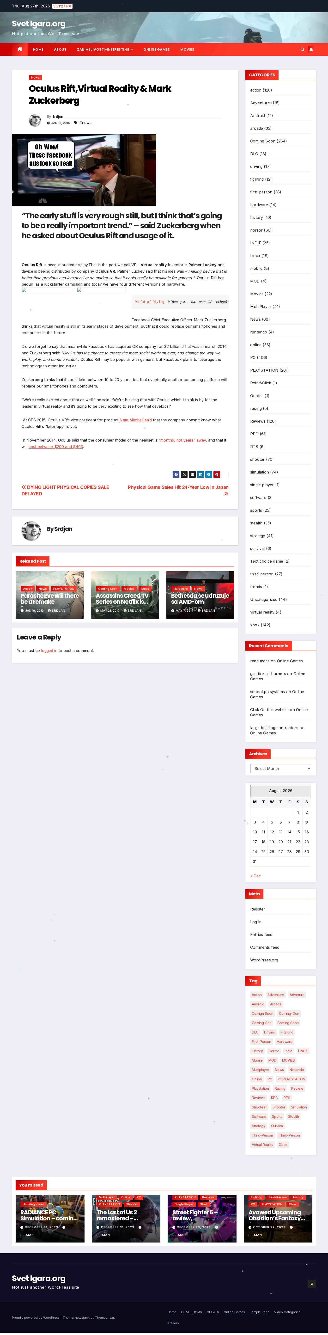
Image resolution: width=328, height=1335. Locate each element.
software (258, 497)
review (297, 1088)
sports (256, 510)
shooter (257, 459)
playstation (260, 1088)
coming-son (262, 1023)
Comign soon (262, 1013)
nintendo (297, 1070)
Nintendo (258, 332)
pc (270, 1079)
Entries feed (261, 934)
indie (288, 1051)
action (27, 589)
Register (257, 909)
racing (256, 408)
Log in (255, 921)
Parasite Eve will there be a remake (50, 599)
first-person (261, 192)
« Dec (255, 876)
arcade (256, 128)
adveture (297, 995)
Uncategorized (264, 599)
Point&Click (260, 383)
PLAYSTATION (63, 589)
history (256, 217)
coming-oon (289, 1013)
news (279, 1070)
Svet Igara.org (38, 23)
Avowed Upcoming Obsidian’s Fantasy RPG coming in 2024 (275, 1218)
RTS (254, 446)
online (255, 344)
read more (260, 660)
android (258, 1004)
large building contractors (274, 727)
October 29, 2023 (269, 1227)
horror (256, 230)
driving (256, 166)
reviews (258, 1098)
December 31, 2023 (42, 1227)
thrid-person (289, 1135)
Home (38, 49)
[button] (302, 49)
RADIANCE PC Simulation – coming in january (48, 1218)
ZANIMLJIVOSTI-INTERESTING (104, 49)
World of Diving (149, 302)
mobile (256, 268)
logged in (49, 650)
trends (256, 586)
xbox (255, 624)
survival (257, 548)
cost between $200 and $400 (56, 446)
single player (262, 484)
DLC (254, 153)
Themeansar (104, 1317)
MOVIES (288, 1060)
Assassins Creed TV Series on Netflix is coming (122, 602)
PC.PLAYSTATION (291, 1079)
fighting (257, 179)
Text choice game (266, 561)
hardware (181, 589)
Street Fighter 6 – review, (195, 1215)
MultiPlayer (260, 306)
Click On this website (269, 709)
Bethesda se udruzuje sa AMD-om (200, 599)
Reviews (257, 421)
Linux (255, 255)
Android (257, 115)
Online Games (156, 49)
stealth (256, 523)
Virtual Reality (262, 1145)
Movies (187, 49)
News (35, 77)
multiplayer (260, 1070)
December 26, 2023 (194, 1227)
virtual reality (262, 612)
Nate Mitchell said (136, 420)
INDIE (255, 242)
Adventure (260, 102)
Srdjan (57, 116)
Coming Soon (107, 589)
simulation (259, 472)
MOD (255, 281)
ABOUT (60, 49)
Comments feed (264, 947)
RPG (254, 433)
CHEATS (213, 1312)
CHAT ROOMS (191, 1312)
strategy (257, 535)
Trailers (173, 1323)
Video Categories (287, 1312)
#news (85, 122)
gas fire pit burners (268, 673)
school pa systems (267, 691)
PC (252, 357)
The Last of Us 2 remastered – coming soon (117, 1218)
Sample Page (259, 1312)
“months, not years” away (182, 440)
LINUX (303, 1051)
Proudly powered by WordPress (36, 1317)
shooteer (259, 1107)
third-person (261, 574)
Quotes (256, 395)
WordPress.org (264, 960)
